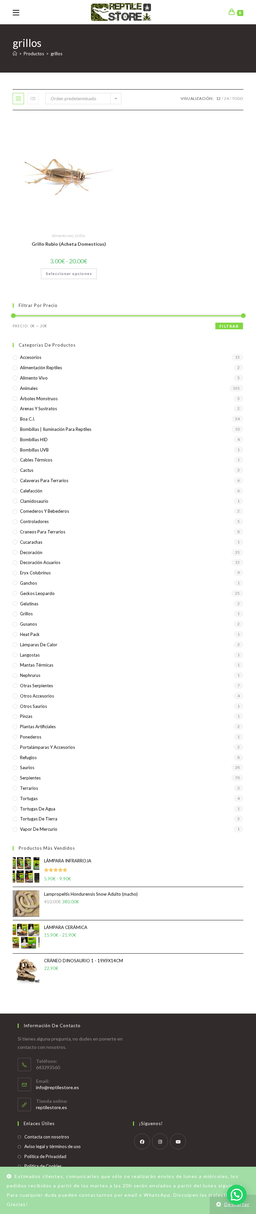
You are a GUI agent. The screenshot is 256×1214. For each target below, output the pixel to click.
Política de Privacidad (45, 1156)
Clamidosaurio (34, 501)
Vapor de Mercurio (38, 829)
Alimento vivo (62, 235)
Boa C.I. (27, 419)
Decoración (31, 552)
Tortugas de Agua (37, 808)
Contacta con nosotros (46, 1136)
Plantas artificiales (38, 726)
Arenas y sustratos (38, 408)
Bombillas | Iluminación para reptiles (55, 429)
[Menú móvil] (16, 12)
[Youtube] (178, 1141)
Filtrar (229, 326)
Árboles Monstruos (39, 398)
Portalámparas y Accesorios (47, 747)
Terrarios (29, 788)
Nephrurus (30, 675)
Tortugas (29, 798)
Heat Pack (30, 634)
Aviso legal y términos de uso (52, 1146)
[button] (237, 1195)
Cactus (26, 470)
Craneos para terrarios (42, 531)
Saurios (27, 767)
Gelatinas (29, 603)
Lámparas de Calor (38, 644)
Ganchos (28, 583)
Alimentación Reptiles (41, 367)
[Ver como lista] (33, 98)
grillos (56, 53)
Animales (29, 388)
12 (218, 98)
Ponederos (30, 737)
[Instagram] (160, 1141)
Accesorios (30, 357)
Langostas (30, 655)
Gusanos (28, 624)
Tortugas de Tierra (38, 818)
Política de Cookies (43, 1166)
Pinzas (26, 716)
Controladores (34, 521)
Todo (237, 98)
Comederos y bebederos (44, 511)
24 (226, 98)
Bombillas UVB (34, 450)
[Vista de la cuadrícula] (18, 98)
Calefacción (31, 490)
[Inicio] (15, 53)
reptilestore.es (51, 1107)
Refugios (28, 757)
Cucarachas (31, 542)
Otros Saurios (33, 706)
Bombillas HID (34, 439)
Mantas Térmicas (36, 665)
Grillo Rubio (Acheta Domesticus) (69, 244)
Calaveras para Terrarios (44, 480)
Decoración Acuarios (40, 562)
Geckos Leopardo (37, 593)
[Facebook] (142, 1141)
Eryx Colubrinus (35, 572)
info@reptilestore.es (57, 1087)
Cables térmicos (36, 459)
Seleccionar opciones (69, 273)
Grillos (80, 235)
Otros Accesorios (37, 696)
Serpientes (30, 777)
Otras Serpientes (36, 685)
